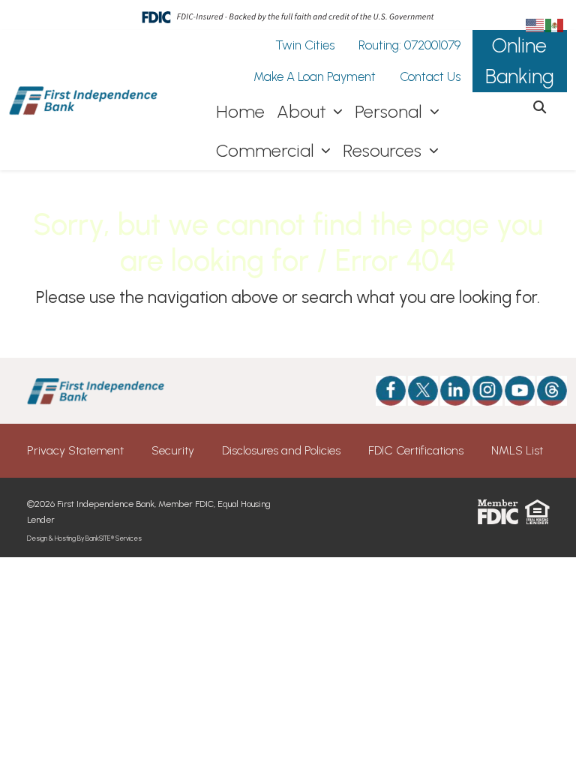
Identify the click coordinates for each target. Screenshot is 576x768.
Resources (384, 150)
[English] (535, 24)
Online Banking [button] (519, 61)
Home (240, 111)
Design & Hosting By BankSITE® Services (84, 538)
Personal (391, 111)
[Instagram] (487, 391)
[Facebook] (391, 391)
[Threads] (543, 391)
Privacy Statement (75, 450)
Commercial (267, 150)
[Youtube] (520, 391)
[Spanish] (555, 24)
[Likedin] (455, 391)
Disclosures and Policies (281, 450)
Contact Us (430, 76)
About (304, 111)
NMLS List (517, 450)
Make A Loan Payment (315, 76)
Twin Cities (304, 45)
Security (173, 450)
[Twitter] (423, 391)
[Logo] (84, 101)
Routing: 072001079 (409, 45)
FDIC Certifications (416, 450)
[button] (539, 108)
